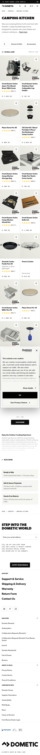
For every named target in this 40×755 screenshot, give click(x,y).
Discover (5, 618)
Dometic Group (14, 690)
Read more (23, 32)
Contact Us (8, 598)
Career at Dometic (15, 715)
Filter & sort (9, 52)
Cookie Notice (7, 675)
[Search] (20, 6)
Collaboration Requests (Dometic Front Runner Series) (18, 639)
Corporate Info (8, 685)
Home (3, 11)
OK (20, 395)
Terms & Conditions (9, 680)
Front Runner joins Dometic (15, 1)
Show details (28, 388)
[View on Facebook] (10, 608)
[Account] (25, 6)
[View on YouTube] (15, 608)
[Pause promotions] (3, 1)
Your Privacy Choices (18, 402)
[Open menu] (37, 6)
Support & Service (13, 579)
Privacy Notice (7, 670)
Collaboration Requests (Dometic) (14, 633)
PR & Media (13, 705)
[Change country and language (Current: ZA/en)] (37, 2)
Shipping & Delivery (14, 583)
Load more (20, 422)
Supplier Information (9, 695)
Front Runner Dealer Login (11, 720)
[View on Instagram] (4, 608)
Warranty (7, 588)
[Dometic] (8, 6)
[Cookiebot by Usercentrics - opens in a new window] (23, 350)
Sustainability (6, 700)
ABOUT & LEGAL (7, 665)
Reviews (5, 660)
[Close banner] (36, 350)
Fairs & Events (6, 655)
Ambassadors (6, 628)
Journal (4, 645)
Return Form (9, 593)
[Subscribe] (36, 537)
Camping (10, 11)
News (11, 710)
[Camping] (4, 44)
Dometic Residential (16, 650)
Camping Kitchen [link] (22, 11)
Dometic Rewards (8, 623)
